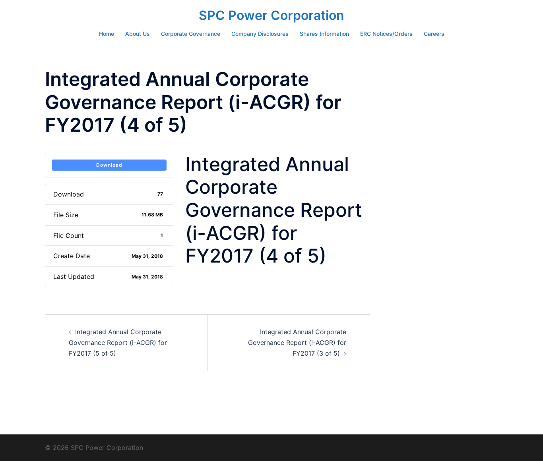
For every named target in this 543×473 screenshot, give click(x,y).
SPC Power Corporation (271, 15)
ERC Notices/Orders (386, 33)
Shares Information (324, 33)
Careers (434, 33)
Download (109, 165)
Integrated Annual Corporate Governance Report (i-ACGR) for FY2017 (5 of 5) (118, 342)
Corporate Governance (190, 33)
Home (106, 33)
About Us (137, 33)
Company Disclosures (260, 33)
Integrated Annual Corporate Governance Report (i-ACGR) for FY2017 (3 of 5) (297, 342)
